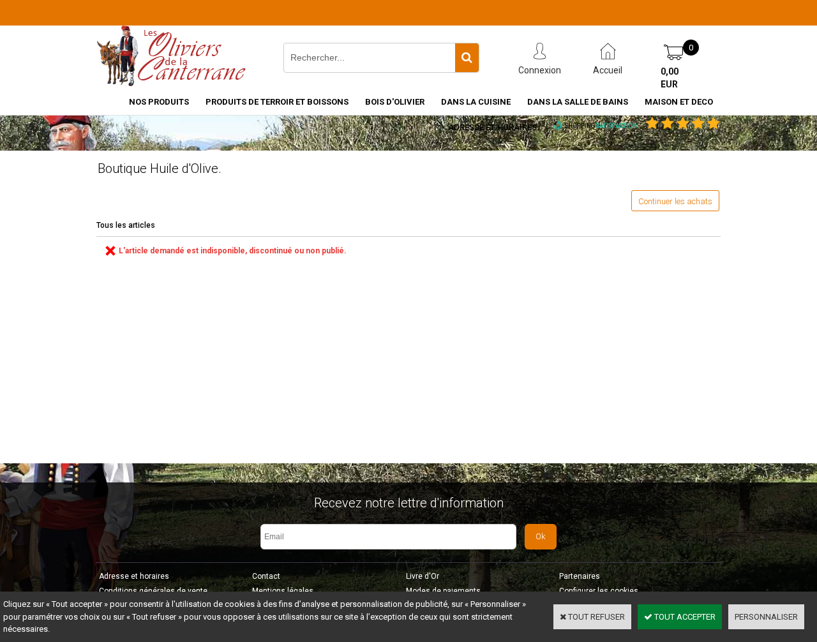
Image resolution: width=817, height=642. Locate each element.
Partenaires (579, 576)
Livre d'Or (422, 576)
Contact (266, 576)
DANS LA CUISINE (476, 102)
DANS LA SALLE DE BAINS (577, 102)
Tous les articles (125, 225)
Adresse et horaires (492, 127)
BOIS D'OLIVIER (394, 102)
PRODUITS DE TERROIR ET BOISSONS (277, 102)
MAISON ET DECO (679, 102)
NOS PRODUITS (159, 102)
